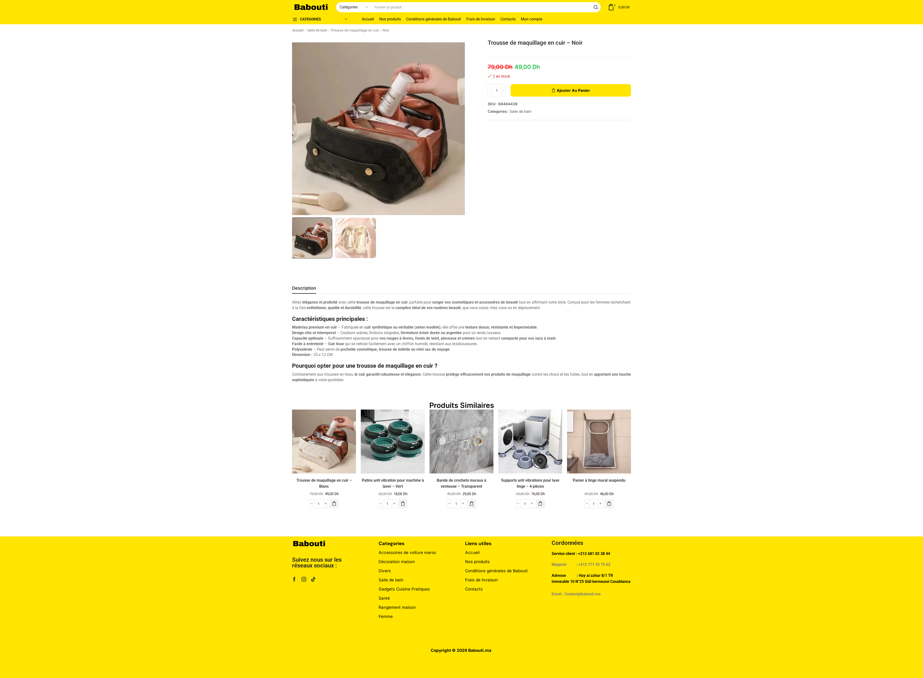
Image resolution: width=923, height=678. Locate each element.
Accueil (298, 30)
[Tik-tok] (313, 579)
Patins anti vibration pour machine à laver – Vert (393, 483)
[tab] (304, 289)
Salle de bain (317, 30)
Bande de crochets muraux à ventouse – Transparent (461, 483)
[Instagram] (303, 579)
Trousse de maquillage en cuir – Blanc (324, 483)
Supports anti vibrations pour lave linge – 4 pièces (530, 483)
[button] (619, 7)
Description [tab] (304, 288)
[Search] (596, 7)
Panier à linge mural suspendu (599, 480)
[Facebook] (294, 579)
